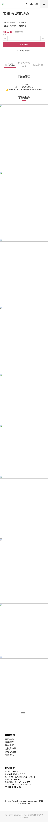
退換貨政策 (10, 748)
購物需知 (9, 745)
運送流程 (9, 755)
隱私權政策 (10, 751)
